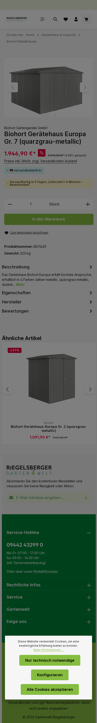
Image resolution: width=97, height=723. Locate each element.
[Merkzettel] (65, 19)
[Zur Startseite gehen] (17, 19)
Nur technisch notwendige (49, 660)
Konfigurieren (50, 675)
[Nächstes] (85, 87)
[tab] (48, 275)
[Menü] (42, 19)
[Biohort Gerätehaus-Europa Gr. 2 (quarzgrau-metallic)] (49, 378)
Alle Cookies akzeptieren (50, 689)
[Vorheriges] (13, 87)
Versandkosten (19, 702)
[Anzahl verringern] (9, 204)
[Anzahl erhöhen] (87, 204)
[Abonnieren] (86, 497)
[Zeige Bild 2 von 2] (55, 115)
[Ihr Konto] (76, 19)
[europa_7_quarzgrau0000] (48, 87)
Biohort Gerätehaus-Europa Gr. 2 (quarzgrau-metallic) (49, 429)
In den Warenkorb (48, 219)
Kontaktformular (45, 571)
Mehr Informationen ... (48, 650)
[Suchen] (55, 19)
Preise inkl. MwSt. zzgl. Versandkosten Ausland (40, 161)
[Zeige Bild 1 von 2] (45, 115)
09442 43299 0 (25, 545)
